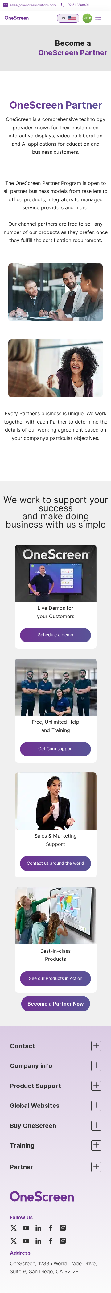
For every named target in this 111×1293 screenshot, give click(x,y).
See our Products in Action (55, 978)
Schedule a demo (55, 635)
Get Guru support (55, 749)
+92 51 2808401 (77, 4)
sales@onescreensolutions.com (33, 5)
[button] (55, 1046)
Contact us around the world (55, 863)
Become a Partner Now (55, 1004)
